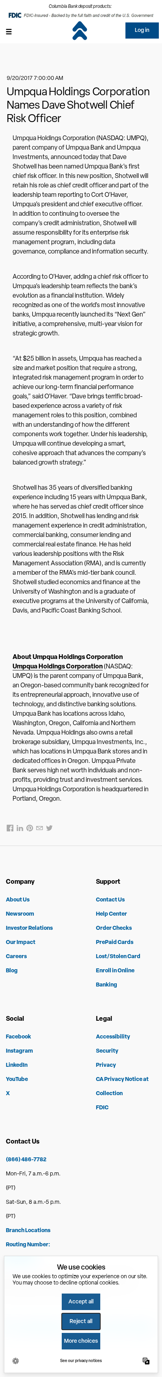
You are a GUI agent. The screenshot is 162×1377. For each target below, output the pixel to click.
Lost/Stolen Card (118, 957)
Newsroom (20, 914)
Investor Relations (29, 928)
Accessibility (113, 1037)
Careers (16, 957)
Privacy (106, 1065)
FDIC (102, 1108)
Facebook (18, 1037)
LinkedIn (17, 1065)
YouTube (17, 1080)
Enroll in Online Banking (115, 978)
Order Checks (114, 928)
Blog (12, 971)
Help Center (111, 914)
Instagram (19, 1051)
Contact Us (110, 900)
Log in (142, 30)
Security (107, 1051)
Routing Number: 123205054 (28, 1252)
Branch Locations (28, 1231)
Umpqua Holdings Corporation (58, 667)
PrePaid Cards (114, 943)
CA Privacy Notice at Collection (122, 1087)
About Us (17, 900)
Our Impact (20, 943)
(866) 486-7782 (26, 1160)
